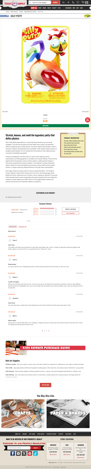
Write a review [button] (70, 209)
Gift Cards (32, 434)
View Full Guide (45, 385)
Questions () (22, 226)
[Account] (68, 2)
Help (74, 434)
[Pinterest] (29, 455)
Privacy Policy (56, 467)
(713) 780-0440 (67, 452)
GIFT (77, 8)
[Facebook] (12, 455)
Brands (25, 434)
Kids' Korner (14, 11)
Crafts (21, 11)
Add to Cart (45, 126)
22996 (6, 111)
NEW (74, 8)
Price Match (40, 434)
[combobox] (40, 2)
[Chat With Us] (77, 2)
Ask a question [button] (70, 213)
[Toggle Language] (63, 2)
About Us (17, 434)
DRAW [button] (44, 8)
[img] (11, 236)
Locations (68, 434)
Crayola (4, 16)
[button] (36, 208)
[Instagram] (18, 455)
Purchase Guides (51, 434)
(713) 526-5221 (53, 452)
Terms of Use (63, 467)
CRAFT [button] (49, 8)
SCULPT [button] (54, 8)
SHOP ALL (34, 8)
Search (55, 2)
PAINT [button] (40, 8)
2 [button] (44, 331)
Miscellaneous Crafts (30, 11)
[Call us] (73, 2)
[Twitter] (24, 455)
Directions (54, 454)
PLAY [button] (59, 8)
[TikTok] (35, 455)
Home (7, 11)
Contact (60, 434)
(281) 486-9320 (81, 455)
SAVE (81, 8)
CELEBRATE (68, 8)
